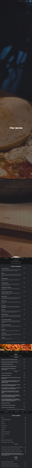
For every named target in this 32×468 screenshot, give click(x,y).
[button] (30, 1)
